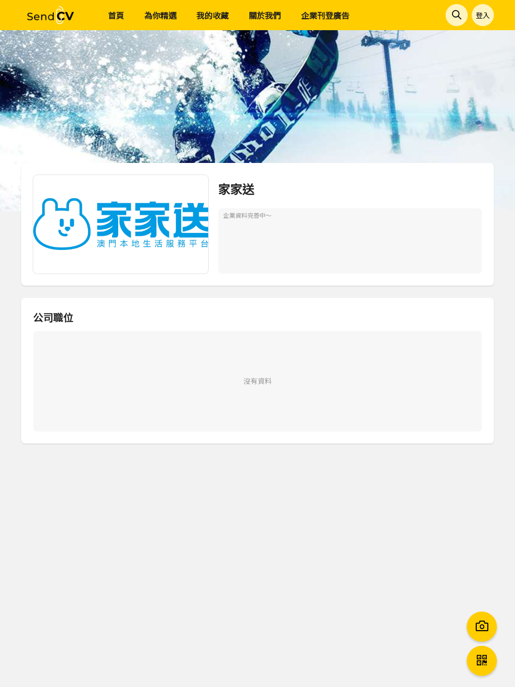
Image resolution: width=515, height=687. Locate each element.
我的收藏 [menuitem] (213, 15)
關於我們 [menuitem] (265, 15)
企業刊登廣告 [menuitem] (325, 15)
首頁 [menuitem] (116, 15)
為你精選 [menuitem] (160, 15)
